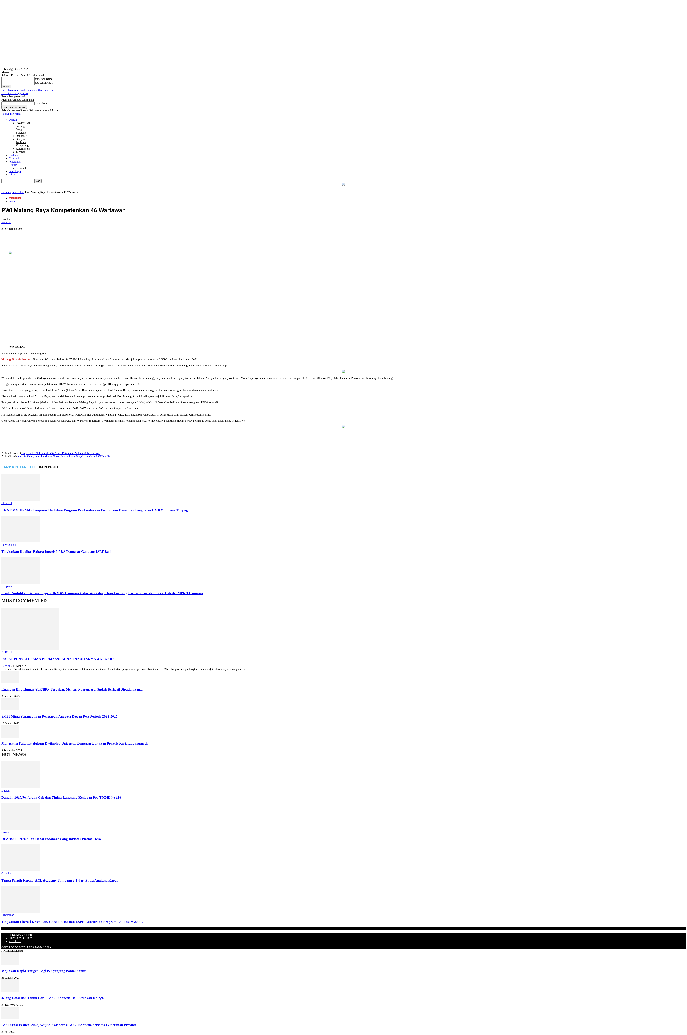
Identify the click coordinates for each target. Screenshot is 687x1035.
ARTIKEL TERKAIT (19, 467)
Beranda (6, 192)
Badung (20, 126)
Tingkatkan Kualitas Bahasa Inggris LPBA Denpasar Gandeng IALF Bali (56, 551)
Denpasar (21, 135)
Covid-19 (6, 832)
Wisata (12, 174)
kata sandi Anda (44, 82)
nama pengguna (43, 78)
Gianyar (20, 139)
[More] (75, 240)
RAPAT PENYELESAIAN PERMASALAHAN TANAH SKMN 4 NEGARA (58, 659)
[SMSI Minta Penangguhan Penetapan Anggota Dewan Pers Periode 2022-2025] (10, 709)
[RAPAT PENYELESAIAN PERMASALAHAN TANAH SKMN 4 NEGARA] (30, 648)
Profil (12, 201)
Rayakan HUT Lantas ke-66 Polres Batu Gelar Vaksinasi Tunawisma (60, 453)
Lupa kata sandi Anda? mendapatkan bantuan (27, 89)
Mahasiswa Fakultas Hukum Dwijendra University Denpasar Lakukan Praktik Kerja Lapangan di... (75, 743)
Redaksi (6, 222)
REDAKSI (15, 941)
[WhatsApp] (61, 240)
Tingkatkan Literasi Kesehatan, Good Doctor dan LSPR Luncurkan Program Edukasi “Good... (72, 922)
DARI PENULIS (50, 467)
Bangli (19, 129)
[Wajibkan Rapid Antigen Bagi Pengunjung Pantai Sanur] (10, 963)
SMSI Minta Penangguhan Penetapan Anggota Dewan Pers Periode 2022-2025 (59, 716)
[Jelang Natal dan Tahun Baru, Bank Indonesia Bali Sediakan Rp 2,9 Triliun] (10, 990)
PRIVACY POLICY (20, 938)
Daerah (13, 119)
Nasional (14, 155)
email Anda (41, 103)
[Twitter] (49, 240)
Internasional (8, 544)
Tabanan (20, 151)
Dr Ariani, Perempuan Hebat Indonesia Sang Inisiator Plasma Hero (51, 839)
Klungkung (22, 145)
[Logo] (1, 113)
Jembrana (21, 142)
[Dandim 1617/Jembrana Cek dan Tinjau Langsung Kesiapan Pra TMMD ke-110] (20, 787)
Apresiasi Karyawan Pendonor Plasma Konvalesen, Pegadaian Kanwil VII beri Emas (65, 456)
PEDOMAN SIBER (20, 934)
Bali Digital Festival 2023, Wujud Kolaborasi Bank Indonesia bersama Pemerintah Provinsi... (70, 1025)
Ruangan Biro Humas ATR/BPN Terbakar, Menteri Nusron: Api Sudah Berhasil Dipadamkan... (72, 689)
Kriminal (21, 168)
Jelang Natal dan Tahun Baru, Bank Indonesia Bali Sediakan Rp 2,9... (53, 998)
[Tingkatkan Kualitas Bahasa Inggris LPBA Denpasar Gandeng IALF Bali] (20, 541)
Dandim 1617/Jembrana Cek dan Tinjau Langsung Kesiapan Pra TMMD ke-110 (61, 797)
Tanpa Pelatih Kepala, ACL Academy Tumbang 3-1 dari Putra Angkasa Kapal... (60, 880)
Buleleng (21, 132)
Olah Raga (15, 171)
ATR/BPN (7, 651)
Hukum (13, 164)
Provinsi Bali (23, 122)
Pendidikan (15, 161)
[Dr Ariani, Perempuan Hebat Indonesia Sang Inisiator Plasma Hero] (20, 828)
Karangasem (23, 148)
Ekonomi (14, 158)
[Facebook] (36, 240)
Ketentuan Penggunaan (14, 93)
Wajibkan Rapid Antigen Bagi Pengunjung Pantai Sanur (43, 971)
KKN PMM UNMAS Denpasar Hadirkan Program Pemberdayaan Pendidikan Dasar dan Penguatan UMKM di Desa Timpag (94, 510)
